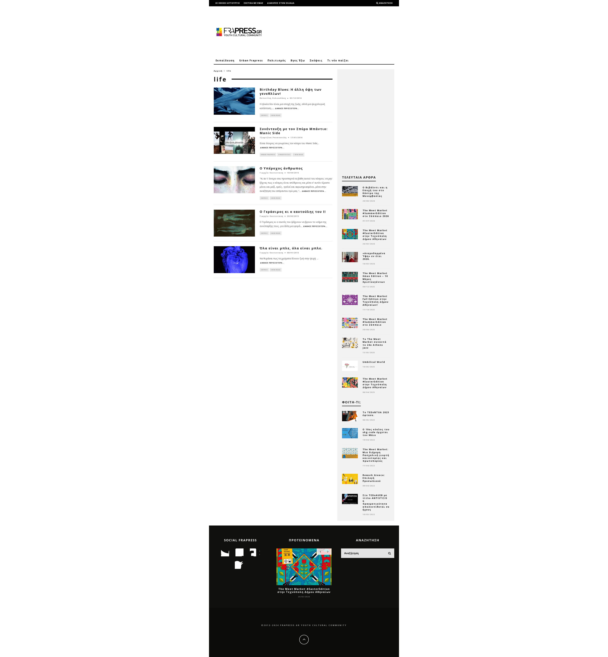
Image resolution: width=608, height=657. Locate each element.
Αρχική (218, 71)
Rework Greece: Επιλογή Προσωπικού (374, 478)
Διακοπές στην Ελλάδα (280, 3)
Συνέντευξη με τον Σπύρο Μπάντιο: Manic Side (294, 131)
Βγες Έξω (298, 60)
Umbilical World (374, 361)
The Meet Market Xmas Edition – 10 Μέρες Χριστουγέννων (375, 277)
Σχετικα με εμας (253, 3)
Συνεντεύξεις (284, 154)
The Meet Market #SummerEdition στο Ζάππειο (375, 322)
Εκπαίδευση (225, 60)
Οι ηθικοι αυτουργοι (227, 3)
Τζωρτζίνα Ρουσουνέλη (273, 137)
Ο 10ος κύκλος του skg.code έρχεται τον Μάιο (376, 432)
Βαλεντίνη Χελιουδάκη (273, 98)
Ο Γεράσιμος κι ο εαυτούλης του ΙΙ (293, 212)
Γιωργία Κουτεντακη (271, 173)
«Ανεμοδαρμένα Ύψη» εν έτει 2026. (374, 256)
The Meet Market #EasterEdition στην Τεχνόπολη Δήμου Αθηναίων (375, 235)
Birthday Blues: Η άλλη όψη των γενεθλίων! (291, 91)
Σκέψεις (316, 60)
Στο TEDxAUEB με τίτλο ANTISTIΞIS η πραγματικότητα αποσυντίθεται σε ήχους (376, 502)
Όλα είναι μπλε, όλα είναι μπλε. (291, 248)
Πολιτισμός (277, 60)
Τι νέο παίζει (338, 60)
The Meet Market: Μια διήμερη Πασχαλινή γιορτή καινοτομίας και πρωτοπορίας (376, 455)
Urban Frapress (251, 60)
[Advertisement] (336, 31)
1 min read (298, 154)
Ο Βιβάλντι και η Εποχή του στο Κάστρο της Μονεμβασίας (375, 192)
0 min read (275, 115)
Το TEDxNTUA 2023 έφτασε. (376, 414)
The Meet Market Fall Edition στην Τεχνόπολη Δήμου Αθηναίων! (376, 300)
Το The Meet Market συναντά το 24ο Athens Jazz (374, 343)
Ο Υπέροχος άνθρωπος (281, 168)
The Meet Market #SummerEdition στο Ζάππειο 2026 (376, 213)
